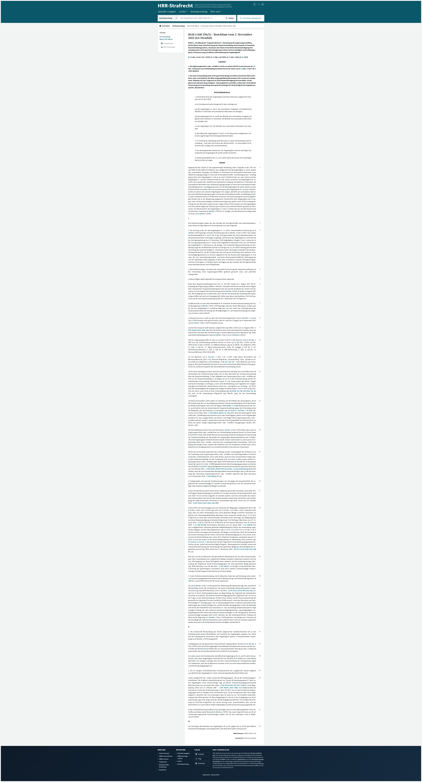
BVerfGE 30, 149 (236, 391)
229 (213, 57)
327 (207, 649)
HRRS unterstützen (165, 756)
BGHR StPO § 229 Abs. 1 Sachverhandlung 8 (232, 469)
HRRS (223, 759)
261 (242, 57)
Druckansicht (168, 43)
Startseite (165, 26)
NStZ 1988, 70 (235, 688)
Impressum (206, 775)
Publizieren (163, 762)
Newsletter (242, 759)
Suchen (162, 32)
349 (210, 211)
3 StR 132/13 (232, 590)
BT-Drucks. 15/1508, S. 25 (238, 410)
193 (229, 362)
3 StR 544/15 (213, 413)
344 (231, 233)
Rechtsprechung (199, 11)
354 (198, 639)
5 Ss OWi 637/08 (199, 525)
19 (246, 530)
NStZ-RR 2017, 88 (236, 685)
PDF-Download (169, 47)
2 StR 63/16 (224, 685)
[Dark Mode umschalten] (254, 4)
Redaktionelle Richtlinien (164, 766)
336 (234, 335)
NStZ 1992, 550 (203, 330)
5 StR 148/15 (224, 566)
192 (229, 57)
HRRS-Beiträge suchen (182, 757)
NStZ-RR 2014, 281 (245, 590)
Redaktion (162, 770)
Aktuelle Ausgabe (167, 11)
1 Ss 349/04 (247, 525)
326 (201, 649)
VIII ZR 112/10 (239, 549)
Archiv (179, 761)
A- (258, 4)
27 (236, 658)
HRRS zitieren (164, 759)
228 (191, 57)
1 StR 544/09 (211, 476)
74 (227, 530)
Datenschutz (215, 775)
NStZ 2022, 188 (208, 503)
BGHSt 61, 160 (224, 413)
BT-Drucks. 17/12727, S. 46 (198, 542)
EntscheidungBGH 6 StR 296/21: (166, 38)
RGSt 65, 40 (251, 391)
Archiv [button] (182, 11)
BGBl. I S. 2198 (232, 405)
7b (190, 510)
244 (189, 233)
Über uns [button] (215, 11)
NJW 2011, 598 (250, 549)
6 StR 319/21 (197, 503)
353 (217, 712)
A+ (262, 4)
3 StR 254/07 (210, 469)
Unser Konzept (164, 753)
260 (249, 644)
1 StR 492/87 (224, 688)
